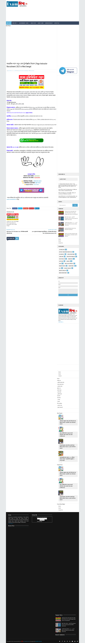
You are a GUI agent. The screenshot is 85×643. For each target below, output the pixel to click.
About (59, 241)
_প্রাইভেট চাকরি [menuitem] (59, 386)
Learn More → (61, 322)
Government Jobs (23, 23)
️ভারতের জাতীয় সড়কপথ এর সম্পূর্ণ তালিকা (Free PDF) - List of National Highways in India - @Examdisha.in (67, 194)
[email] (72, 641)
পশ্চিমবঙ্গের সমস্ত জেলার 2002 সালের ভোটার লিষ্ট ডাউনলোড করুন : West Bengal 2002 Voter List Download (71, 213)
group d (68, 261)
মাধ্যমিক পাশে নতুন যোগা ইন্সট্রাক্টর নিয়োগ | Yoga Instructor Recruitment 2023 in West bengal (13, 223)
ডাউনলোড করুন (37, 181)
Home (9, 23)
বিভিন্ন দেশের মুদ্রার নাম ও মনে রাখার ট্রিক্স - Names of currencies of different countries (67, 190)
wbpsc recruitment (63, 272)
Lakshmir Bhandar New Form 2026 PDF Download (70, 229)
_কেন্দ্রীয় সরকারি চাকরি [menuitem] (60, 382)
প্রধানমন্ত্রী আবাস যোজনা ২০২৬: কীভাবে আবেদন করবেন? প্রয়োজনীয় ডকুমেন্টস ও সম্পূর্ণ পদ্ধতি (67, 459)
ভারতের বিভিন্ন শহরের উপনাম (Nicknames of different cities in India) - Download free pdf (67, 187)
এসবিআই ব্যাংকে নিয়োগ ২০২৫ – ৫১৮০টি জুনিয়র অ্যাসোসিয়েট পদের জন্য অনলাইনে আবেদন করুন (71, 224)
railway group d (62, 265)
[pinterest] (77, 641)
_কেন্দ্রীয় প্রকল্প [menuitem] (59, 393)
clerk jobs (61, 256)
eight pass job (62, 258)
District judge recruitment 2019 (65, 251)
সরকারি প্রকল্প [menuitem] (59, 390)
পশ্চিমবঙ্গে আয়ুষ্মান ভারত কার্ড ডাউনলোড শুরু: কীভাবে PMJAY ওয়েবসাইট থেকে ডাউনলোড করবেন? (68, 422)
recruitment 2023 (21, 70)
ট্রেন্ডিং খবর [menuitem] (59, 388)
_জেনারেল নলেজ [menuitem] (59, 405)
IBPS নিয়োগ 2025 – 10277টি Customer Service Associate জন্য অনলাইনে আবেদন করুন (71, 218)
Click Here (36, 185)
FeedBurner (44, 521)
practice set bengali (69, 263)
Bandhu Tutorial (39, 641)
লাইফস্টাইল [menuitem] (59, 397)
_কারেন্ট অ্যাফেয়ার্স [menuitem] (60, 407)
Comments (32, 70)
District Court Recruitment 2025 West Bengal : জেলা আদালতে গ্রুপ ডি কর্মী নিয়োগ (71, 235)
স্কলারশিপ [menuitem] (58, 395)
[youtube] (75, 641)
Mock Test (33, 23)
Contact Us (60, 242)
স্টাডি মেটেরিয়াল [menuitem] (59, 403)
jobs (60, 263)
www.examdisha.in (11, 199)
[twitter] (60, 641)
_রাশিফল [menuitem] (58, 401)
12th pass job (61, 249)
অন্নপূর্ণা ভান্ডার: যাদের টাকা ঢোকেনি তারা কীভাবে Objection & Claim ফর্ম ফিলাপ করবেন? (68, 446)
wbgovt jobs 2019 (62, 270)
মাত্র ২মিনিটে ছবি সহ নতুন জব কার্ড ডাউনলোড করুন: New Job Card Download (66, 434)
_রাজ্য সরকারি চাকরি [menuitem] (60, 384)
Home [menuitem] (58, 378)
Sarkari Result (49, 23)
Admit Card (40, 23)
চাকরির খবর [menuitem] (59, 380)
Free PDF (14, 23)
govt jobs (61, 261)
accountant (61, 254)
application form (71, 254)
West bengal (26, 70)
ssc (59, 268)
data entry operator (71, 256)
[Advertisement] (54, 10)
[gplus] (65, 641)
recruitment (71, 265)
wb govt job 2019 (67, 268)
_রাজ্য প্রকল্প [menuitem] (59, 392)
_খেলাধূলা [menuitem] (58, 399)
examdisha (70, 258)
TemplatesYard (27, 641)
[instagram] (67, 641)
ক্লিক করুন (38, 183)
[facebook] (62, 641)
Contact (60, 375)
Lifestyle (56, 23)
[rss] (70, 641)
